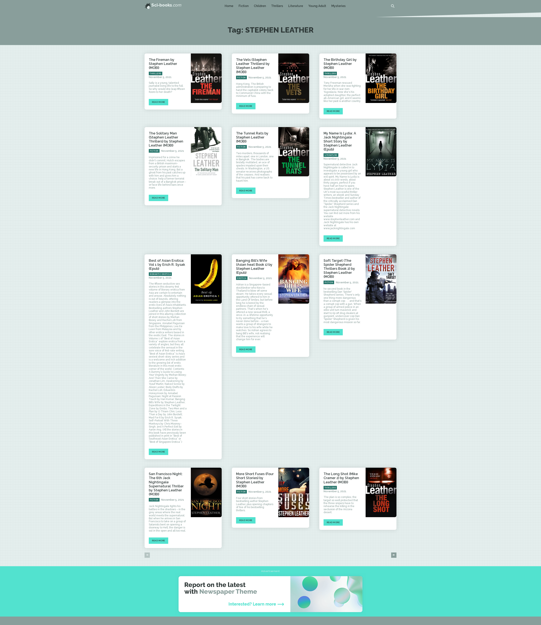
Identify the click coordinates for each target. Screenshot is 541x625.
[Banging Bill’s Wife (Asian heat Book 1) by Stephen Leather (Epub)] (293, 279)
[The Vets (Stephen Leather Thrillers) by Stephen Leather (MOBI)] (293, 78)
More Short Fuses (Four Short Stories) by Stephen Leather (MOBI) (255, 480)
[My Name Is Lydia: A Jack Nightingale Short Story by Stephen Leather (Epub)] (381, 152)
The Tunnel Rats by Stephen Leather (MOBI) (252, 137)
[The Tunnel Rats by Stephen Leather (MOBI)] (293, 152)
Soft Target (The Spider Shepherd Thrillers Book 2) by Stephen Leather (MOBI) (339, 269)
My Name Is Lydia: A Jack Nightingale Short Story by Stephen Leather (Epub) (340, 141)
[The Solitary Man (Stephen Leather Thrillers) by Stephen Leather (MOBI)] (206, 152)
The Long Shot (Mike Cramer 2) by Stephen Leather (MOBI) (341, 478)
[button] (392, 6)
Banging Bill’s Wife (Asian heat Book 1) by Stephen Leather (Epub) (254, 267)
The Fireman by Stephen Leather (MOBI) (163, 64)
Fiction (241, 78)
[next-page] (393, 555)
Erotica (241, 278)
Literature (331, 155)
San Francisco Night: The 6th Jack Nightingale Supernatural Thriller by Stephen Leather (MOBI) (166, 484)
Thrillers (155, 74)
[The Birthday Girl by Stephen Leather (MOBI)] (381, 78)
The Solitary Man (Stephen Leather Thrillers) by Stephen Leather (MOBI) (166, 139)
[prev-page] (147, 555)
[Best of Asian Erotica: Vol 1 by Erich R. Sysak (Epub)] (206, 279)
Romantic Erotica (160, 274)
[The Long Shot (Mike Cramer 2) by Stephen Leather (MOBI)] (381, 492)
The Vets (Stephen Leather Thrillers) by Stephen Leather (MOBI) (253, 66)
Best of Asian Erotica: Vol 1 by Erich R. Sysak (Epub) (167, 265)
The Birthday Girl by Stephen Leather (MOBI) (340, 64)
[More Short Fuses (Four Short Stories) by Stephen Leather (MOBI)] (293, 492)
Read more (158, 102)
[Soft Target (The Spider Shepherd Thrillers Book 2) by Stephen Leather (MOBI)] (381, 279)
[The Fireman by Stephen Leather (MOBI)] (206, 78)
